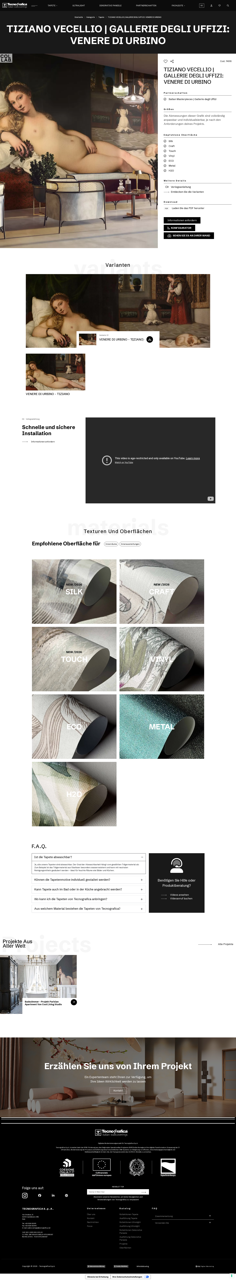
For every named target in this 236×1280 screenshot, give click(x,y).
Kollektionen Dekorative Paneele (130, 1231)
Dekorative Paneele (110, 5)
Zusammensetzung (164, 1216)
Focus (89, 1226)
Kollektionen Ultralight (130, 1222)
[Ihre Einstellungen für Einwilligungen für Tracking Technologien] (231, 1275)
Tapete (51, 5)
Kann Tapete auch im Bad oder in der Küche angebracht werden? (78, 889)
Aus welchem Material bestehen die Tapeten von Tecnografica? (77, 908)
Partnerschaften (146, 5)
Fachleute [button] (177, 5)
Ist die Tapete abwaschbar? (53, 857)
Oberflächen (125, 1247)
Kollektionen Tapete (128, 1214)
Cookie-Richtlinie (121, 1266)
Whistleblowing (143, 1266)
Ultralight (79, 5)
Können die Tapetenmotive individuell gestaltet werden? (72, 879)
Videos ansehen (179, 894)
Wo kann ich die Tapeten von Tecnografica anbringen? (70, 899)
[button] (56, 5)
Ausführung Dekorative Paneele (130, 1238)
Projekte (123, 1244)
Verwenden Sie (162, 1223)
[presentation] (133, 340)
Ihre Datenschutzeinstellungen (127, 1277)
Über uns (91, 1214)
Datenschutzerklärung (96, 1266)
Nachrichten (93, 1222)
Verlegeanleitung (180, 186)
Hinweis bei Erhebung (97, 1277)
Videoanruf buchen (181, 898)
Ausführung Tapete (128, 1218)
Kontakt (118, 1090)
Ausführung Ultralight (129, 1226)
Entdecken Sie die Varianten (187, 191)
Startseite (79, 17)
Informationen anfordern (182, 220)
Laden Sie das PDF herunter (184, 208)
